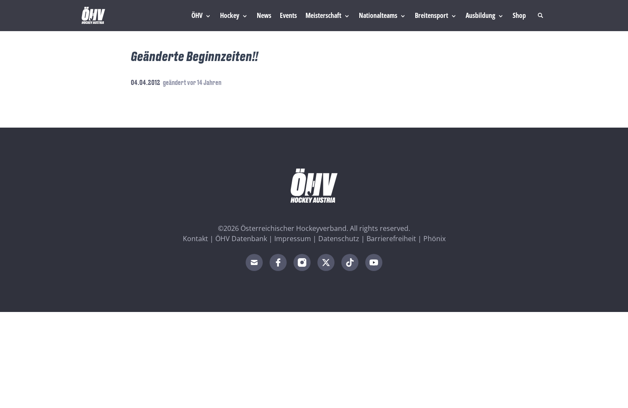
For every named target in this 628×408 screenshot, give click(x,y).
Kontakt (195, 238)
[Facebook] (278, 262)
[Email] (254, 262)
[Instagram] (302, 262)
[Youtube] (373, 262)
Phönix (434, 238)
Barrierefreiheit (391, 238)
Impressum (292, 238)
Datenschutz (338, 238)
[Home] (93, 15)
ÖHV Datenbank (241, 238)
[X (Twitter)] (326, 262)
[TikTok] (349, 262)
